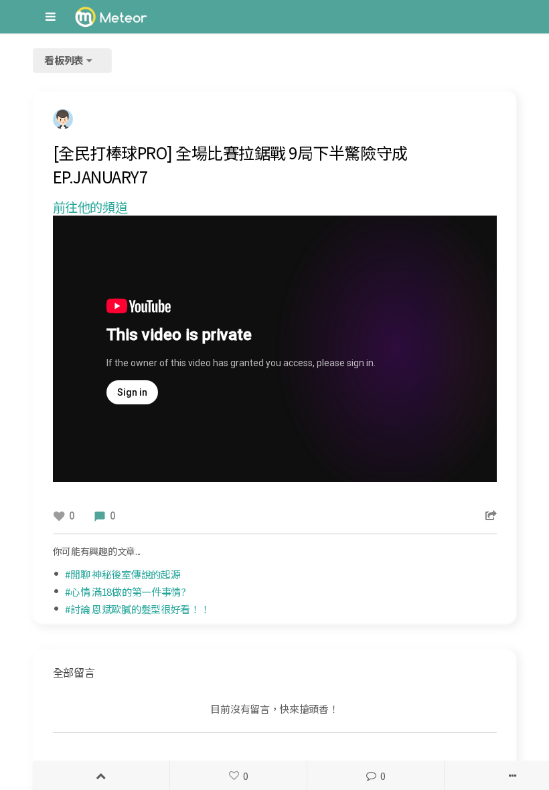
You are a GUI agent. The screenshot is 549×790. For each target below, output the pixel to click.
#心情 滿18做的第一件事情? (125, 591)
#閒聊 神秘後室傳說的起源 (122, 574)
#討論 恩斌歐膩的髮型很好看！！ (137, 609)
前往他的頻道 (90, 207)
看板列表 (65, 60)
